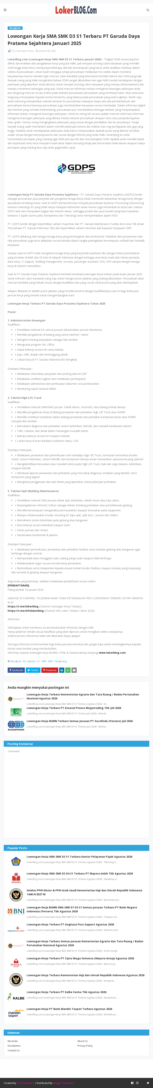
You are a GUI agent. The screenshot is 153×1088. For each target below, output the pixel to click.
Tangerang (60, 661)
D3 (24, 661)
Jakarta (31, 661)
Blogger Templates (63, 1083)
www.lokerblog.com (112, 652)
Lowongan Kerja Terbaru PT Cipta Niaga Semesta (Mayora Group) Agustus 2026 (80, 958)
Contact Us (14, 1050)
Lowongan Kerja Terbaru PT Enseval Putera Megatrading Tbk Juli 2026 (74, 708)
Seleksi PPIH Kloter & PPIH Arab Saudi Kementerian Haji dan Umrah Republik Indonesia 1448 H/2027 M (84, 892)
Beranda (13, 1041)
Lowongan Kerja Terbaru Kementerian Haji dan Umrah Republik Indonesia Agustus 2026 (85, 975)
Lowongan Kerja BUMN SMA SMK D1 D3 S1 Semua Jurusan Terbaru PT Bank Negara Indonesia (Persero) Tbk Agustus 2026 (82, 909)
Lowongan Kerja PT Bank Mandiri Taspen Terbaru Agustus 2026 (69, 1009)
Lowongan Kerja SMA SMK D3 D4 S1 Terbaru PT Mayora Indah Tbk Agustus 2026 (80, 873)
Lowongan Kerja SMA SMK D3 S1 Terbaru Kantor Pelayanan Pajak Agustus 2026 (79, 856)
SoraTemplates (25, 1083)
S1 (38, 661)
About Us (82, 1041)
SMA (43, 661)
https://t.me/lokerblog (23, 606)
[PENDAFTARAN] (18, 585)
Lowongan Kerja (24, 50)
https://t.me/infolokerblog (26, 610)
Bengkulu (16, 661)
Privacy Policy (85, 1045)
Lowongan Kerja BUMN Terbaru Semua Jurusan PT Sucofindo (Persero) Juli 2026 (80, 721)
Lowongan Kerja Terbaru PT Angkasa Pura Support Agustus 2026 (70, 924)
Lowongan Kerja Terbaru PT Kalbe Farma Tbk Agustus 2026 (66, 992)
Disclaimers (14, 1045)
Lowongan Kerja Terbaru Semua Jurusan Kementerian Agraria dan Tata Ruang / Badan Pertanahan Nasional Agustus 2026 (85, 943)
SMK (50, 661)
